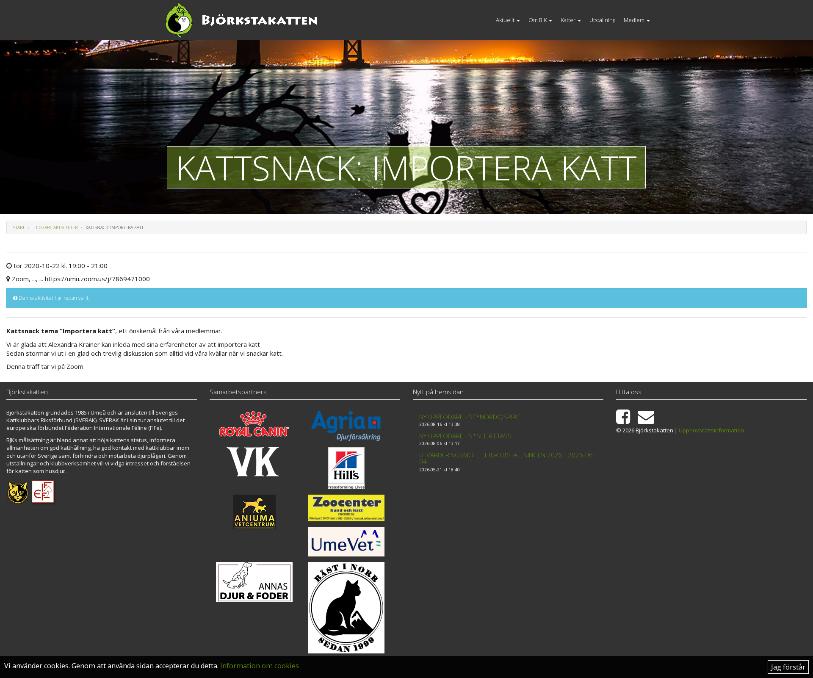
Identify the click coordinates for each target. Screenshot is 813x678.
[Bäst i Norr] (346, 607)
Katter (569, 20)
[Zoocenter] (346, 508)
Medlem (635, 20)
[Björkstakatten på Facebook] (626, 420)
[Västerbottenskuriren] (254, 461)
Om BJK (538, 20)
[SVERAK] (17, 491)
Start (19, 227)
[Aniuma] (254, 512)
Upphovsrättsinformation (711, 430)
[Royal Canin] (254, 424)
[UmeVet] (346, 541)
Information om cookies (259, 665)
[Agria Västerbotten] (346, 426)
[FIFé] (43, 491)
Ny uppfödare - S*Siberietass (465, 436)
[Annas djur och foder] (254, 582)
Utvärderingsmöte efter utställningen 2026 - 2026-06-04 (507, 458)
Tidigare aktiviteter (55, 227)
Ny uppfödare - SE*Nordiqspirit (469, 416)
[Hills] (346, 468)
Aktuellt (506, 20)
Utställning (602, 20)
